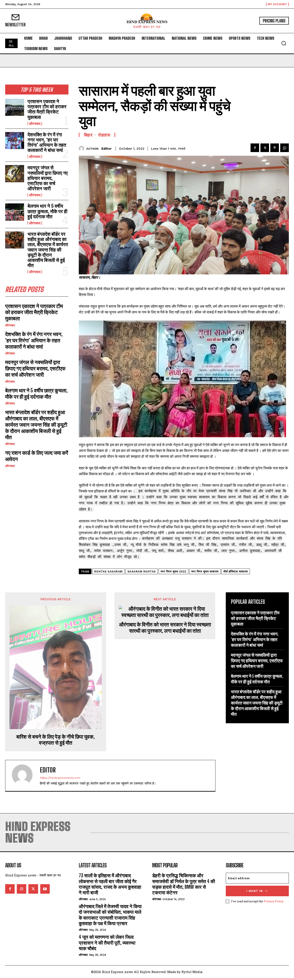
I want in (254, 891)
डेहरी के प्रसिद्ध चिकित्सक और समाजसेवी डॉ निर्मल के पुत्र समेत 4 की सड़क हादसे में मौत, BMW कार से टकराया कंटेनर (183, 884)
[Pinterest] (274, 147)
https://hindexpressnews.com (60, 777)
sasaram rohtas (141, 571)
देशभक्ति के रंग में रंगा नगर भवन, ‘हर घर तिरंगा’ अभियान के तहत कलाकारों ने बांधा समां (47, 142)
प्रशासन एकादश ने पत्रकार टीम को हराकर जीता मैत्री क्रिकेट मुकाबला (47, 109)
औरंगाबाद (34, 123)
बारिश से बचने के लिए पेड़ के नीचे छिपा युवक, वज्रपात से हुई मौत (55, 740)
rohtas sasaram (108, 571)
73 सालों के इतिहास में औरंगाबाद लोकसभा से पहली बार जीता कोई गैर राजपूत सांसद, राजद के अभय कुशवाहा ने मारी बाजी (110, 884)
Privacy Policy (273, 901)
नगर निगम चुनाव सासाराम (205, 571)
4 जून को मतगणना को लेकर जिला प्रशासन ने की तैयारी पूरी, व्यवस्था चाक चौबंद (107, 942)
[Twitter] (264, 147)
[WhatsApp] (284, 147)
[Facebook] (255, 147)
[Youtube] (45, 889)
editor (106, 149)
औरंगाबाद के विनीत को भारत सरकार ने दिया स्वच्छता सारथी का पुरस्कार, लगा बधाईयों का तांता (165, 627)
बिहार (88, 135)
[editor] (82, 148)
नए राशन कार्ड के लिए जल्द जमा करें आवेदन (36, 456)
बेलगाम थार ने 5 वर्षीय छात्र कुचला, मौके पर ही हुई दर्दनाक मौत (47, 211)
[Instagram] (21, 889)
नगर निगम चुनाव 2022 (173, 571)
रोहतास (104, 135)
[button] (284, 43)
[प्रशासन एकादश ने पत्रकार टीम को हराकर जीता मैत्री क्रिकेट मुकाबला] (14, 107)
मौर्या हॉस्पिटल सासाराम (235, 571)
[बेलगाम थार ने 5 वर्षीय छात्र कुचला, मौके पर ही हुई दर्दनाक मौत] (14, 211)
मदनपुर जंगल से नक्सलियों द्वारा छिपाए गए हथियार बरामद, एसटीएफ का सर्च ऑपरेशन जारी (48, 178)
